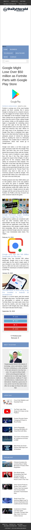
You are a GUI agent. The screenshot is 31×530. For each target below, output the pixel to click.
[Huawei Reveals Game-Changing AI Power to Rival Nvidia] (7, 422)
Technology (8, 53)
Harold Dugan (13, 106)
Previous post (16, 336)
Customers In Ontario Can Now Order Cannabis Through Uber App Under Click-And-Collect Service (21, 512)
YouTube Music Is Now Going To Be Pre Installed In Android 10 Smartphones (15, 292)
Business (13, 49)
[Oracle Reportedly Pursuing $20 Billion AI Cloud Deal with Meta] (7, 431)
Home (6, 49)
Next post (14, 338)
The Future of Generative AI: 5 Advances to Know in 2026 (21, 438)
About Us (6, 1)
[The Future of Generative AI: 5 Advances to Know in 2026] (7, 440)
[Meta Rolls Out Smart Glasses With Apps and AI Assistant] (7, 449)
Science (13, 57)
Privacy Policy (23, 4)
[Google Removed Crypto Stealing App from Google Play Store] (15, 213)
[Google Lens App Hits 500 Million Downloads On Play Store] (15, 252)
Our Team (22, 1)
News (6, 57)
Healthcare (20, 53)
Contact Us (14, 1)
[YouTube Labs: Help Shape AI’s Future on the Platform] (7, 413)
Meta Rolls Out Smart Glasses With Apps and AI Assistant (21, 447)
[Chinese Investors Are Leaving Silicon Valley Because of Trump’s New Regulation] (7, 466)
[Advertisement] (15, 28)
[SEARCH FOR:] (15, 61)
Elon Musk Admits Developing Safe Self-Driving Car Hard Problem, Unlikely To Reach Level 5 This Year (21, 476)
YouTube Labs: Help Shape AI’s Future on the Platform (21, 411)
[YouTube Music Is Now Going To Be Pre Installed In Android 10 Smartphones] (15, 288)
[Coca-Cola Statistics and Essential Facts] (7, 404)
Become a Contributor (10, 4)
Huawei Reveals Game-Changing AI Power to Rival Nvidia (21, 420)
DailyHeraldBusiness (20, 528)
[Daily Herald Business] (15, 9)
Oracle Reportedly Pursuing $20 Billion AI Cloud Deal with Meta (20, 429)
